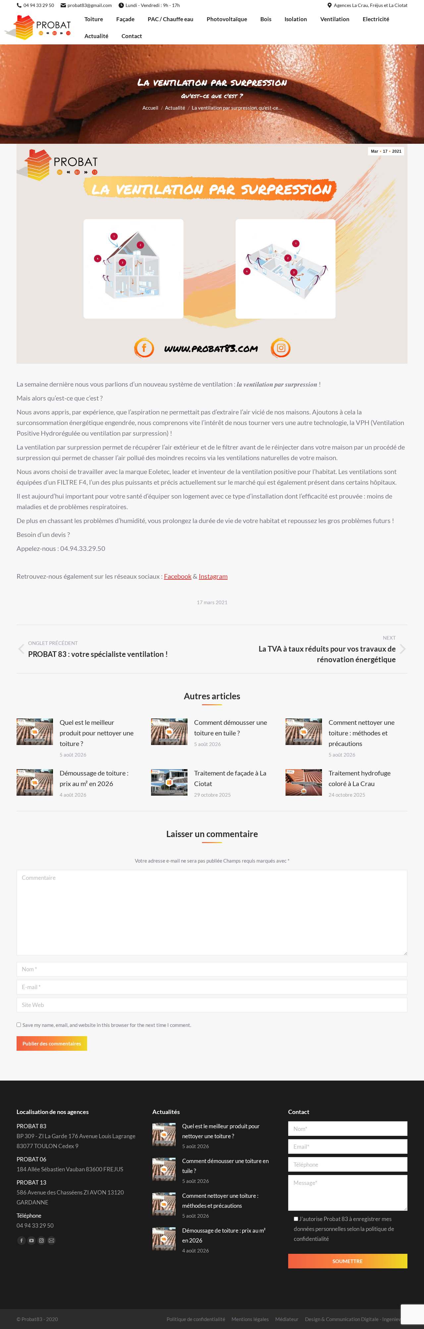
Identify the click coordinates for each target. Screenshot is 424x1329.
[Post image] (35, 731)
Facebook (177, 576)
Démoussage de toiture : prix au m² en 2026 (94, 778)
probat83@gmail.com (90, 5)
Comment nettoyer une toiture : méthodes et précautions (362, 732)
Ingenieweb (394, 1319)
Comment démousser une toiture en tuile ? (230, 727)
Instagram (213, 576)
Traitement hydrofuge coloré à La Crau (360, 778)
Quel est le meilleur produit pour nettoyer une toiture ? (96, 732)
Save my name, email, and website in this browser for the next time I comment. (107, 1025)
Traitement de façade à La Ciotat (230, 778)
